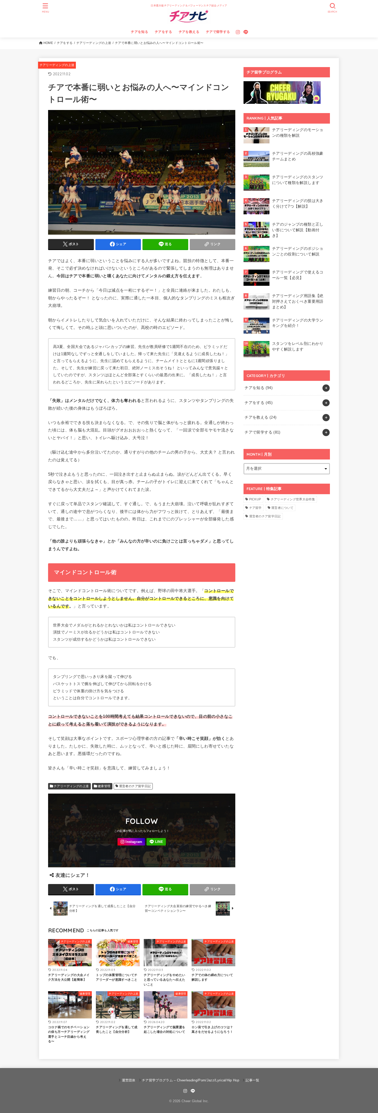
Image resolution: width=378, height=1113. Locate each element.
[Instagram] (238, 32)
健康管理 (104, 786)
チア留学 (255, 508)
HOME (48, 42)
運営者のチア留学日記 (135, 786)
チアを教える (189, 32)
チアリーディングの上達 (93, 42)
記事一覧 (252, 1080)
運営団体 (129, 1080)
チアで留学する (218, 32)
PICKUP (255, 499)
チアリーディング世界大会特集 (293, 499)
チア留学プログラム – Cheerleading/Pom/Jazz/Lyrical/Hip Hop (190, 1080)
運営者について (282, 508)
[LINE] (245, 32)
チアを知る (139, 32)
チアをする (163, 32)
